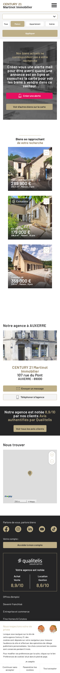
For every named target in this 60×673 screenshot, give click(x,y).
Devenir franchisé (12, 604)
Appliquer (30, 33)
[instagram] (18, 529)
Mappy (32, 501)
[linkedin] (30, 529)
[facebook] (6, 529)
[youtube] (42, 529)
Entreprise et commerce (16, 611)
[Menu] (54, 5)
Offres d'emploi (11, 596)
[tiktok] (54, 529)
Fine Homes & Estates (15, 618)
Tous (6, 24)
